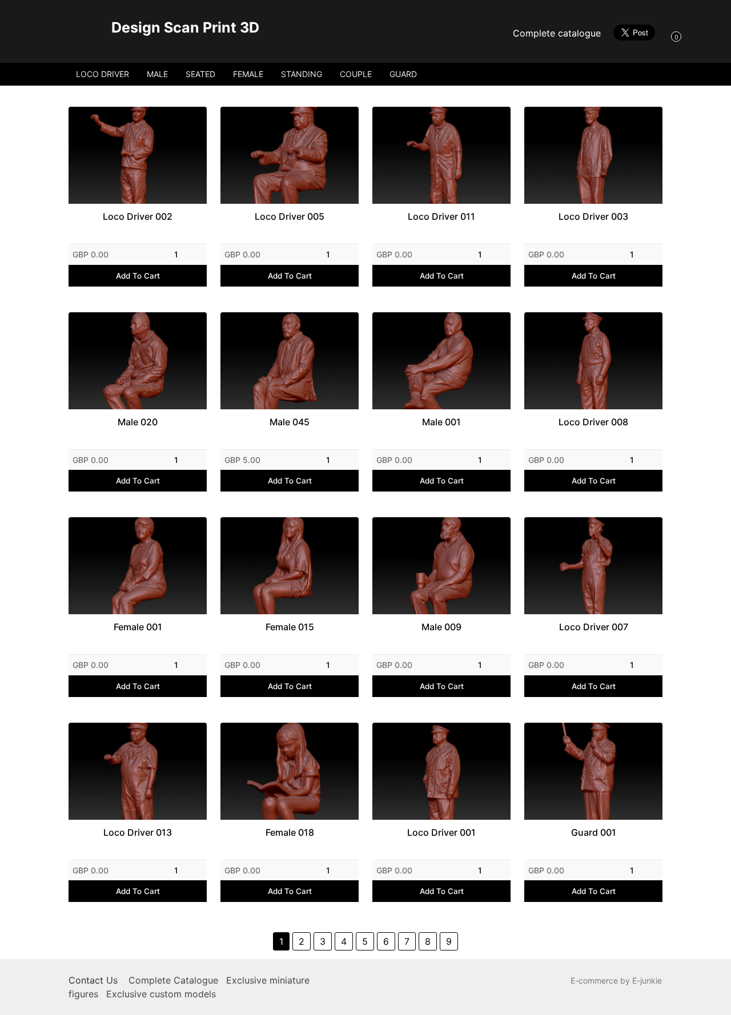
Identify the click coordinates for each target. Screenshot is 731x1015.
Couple (356, 74)
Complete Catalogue (173, 980)
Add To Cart (138, 275)
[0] (665, 36)
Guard (403, 74)
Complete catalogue (557, 33)
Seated (200, 74)
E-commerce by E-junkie (616, 980)
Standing (301, 74)
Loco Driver (102, 74)
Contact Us (93, 980)
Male (157, 74)
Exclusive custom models (161, 994)
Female (248, 74)
